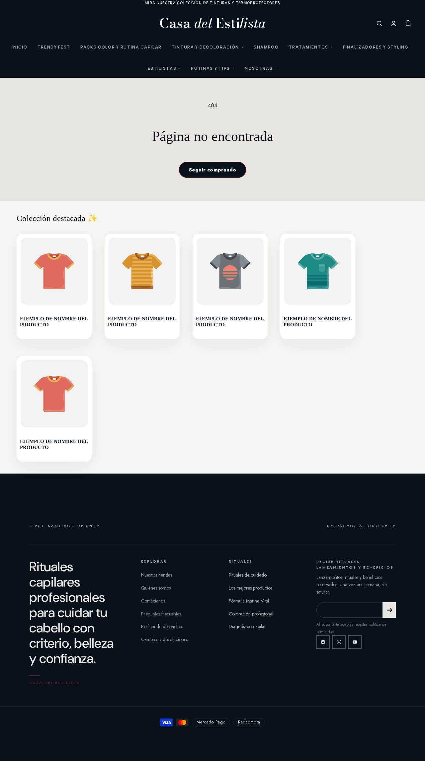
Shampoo (266, 47)
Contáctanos (153, 601)
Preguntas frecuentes (161, 613)
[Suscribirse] (389, 610)
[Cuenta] (393, 23)
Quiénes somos (156, 588)
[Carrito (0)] (408, 23)
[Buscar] (379, 23)
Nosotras (259, 68)
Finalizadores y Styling (376, 47)
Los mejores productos (250, 588)
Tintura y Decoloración (205, 47)
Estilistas (162, 68)
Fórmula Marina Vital (249, 601)
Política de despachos (162, 626)
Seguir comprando (212, 169)
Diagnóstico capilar (247, 626)
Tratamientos (308, 47)
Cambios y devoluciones (164, 639)
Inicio (19, 47)
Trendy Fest (54, 47)
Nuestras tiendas (156, 575)
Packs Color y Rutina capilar (121, 47)
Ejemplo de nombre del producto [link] (54, 322)
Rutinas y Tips (210, 68)
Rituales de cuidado (248, 575)
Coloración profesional (251, 613)
